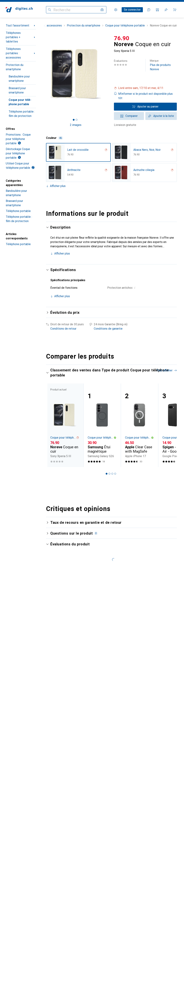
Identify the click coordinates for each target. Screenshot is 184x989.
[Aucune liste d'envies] (166, 10)
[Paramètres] (116, 10)
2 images (75, 125)
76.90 (121, 38)
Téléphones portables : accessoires (13, 53)
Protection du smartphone (14, 67)
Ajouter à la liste (163, 116)
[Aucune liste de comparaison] (157, 10)
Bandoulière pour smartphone (19, 78)
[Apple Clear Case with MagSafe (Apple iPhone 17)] (139, 425)
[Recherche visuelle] (102, 9)
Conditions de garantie (108, 328)
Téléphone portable (18, 211)
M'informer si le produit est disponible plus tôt (145, 96)
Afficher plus (58, 186)
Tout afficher (164, 370)
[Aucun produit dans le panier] (175, 10)
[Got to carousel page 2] (76, 120)
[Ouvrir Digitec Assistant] (149, 10)
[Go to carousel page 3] (112, 474)
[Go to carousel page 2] (109, 474)
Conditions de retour (63, 328)
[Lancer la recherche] (49, 9)
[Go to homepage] (19, 9)
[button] (145, 88)
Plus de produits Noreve (160, 65)
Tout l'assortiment (17, 25)
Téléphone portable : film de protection (22, 114)
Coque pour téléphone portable (20, 102)
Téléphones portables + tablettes (13, 37)
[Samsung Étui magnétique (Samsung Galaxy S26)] (102, 425)
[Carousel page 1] (106, 474)
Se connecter (132, 9)
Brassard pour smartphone (17, 90)
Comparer (131, 116)
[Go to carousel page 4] (115, 474)
